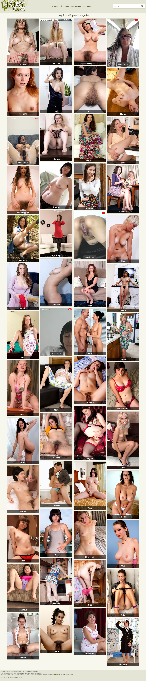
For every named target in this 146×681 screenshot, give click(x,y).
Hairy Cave (15, 6)
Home (55, 6)
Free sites (87, 6)
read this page (56, 674)
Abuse (20, 677)
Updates (64, 6)
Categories (76, 6)
